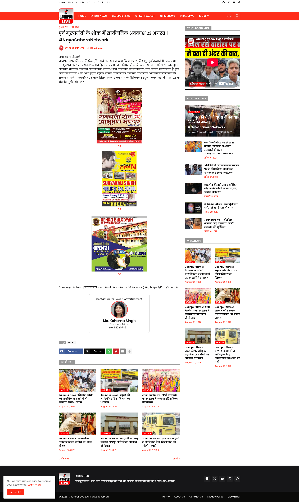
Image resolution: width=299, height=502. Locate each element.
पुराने (175, 458)
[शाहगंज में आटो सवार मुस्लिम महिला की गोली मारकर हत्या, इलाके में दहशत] (193, 188)
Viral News (187, 16)
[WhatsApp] (109, 351)
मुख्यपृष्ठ (63, 27)
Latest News (98, 16)
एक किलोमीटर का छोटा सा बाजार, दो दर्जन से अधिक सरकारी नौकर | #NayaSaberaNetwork (219, 148)
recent (75, 27)
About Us (72, 2)
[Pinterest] (116, 351)
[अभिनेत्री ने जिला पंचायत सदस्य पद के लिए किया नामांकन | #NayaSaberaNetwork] (193, 169)
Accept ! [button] (15, 492)
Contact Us (104, 2)
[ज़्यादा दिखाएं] (129, 351)
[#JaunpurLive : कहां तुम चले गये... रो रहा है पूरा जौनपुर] (193, 208)
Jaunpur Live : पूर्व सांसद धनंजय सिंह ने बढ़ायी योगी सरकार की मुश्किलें (219, 223)
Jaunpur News (121, 16)
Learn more (35, 484)
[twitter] (229, 2)
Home (62, 2)
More (202, 16)
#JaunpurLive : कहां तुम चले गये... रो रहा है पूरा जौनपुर (221, 205)
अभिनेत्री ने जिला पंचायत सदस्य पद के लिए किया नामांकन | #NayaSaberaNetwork (221, 169)
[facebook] (224, 2)
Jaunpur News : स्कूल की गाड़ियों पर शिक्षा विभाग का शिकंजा (115, 398)
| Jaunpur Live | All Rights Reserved (88, 496)
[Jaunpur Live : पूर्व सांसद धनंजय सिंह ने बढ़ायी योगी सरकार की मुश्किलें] (193, 223)
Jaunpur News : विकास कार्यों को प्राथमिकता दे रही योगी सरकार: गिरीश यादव (76, 398)
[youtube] (234, 2)
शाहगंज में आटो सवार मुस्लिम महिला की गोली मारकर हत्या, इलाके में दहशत (220, 188)
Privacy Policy (87, 2)
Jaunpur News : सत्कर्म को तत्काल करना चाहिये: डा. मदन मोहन (75, 442)
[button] (229, 16)
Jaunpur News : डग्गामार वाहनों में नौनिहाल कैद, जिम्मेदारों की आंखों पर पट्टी (160, 442)
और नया (65, 458)
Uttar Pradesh (145, 16)
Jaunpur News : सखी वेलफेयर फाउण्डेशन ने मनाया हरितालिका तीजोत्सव (160, 398)
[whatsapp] (239, 2)
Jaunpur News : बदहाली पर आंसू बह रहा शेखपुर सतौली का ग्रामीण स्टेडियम (119, 442)
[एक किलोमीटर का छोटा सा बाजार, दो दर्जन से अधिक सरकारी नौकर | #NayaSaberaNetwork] (193, 146)
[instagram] (230, 479)
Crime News (167, 16)
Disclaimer (234, 496)
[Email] (123, 351)
